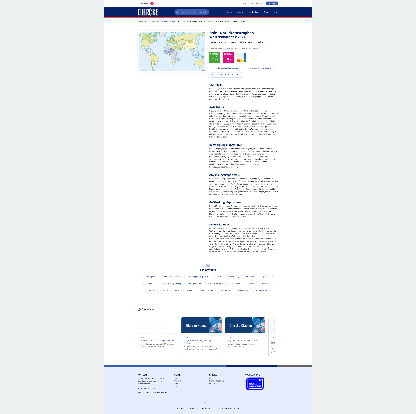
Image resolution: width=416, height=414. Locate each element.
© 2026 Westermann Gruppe (227, 408)
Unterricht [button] (254, 12)
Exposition (265, 276)
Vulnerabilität (243, 290)
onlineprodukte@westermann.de (153, 392)
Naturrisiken (235, 283)
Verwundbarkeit (206, 290)
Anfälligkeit (150, 276)
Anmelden (273, 3)
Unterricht (178, 381)
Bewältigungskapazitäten (199, 276)
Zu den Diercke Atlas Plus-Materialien (226, 75)
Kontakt (212, 383)
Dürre (219, 276)
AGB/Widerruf (207, 408)
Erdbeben (250, 276)
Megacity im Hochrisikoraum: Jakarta (242, 340)
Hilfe (244, 3)
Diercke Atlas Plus (256, 3)
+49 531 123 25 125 (148, 388)
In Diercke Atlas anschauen (258, 68)
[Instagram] (205, 403)
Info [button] (275, 12)
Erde (146, 21)
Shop (176, 383)
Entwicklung (234, 276)
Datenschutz (194, 408)
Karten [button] (229, 12)
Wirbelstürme (261, 290)
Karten (140, 21)
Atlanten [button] (240, 12)
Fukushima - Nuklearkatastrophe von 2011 (157, 340)
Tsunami (152, 290)
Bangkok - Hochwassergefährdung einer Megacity (200, 341)
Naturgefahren (194, 283)
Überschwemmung (171, 290)
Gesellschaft (151, 283)
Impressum (181, 408)
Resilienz (251, 283)
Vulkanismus (225, 290)
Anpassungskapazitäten (172, 276)
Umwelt (189, 290)
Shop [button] (266, 12)
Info (175, 386)
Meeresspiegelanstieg (172, 283)
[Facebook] (210, 403)
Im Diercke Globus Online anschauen (226, 68)
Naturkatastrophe (215, 283)
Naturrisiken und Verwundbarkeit (163, 21)
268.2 (260, 214)
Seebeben (266, 283)
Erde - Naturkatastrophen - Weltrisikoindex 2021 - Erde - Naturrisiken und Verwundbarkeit (211, 21)
